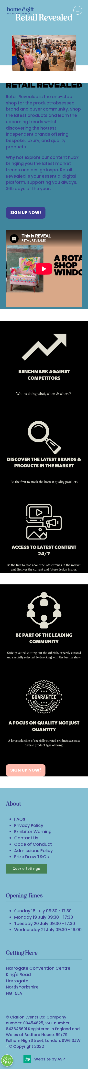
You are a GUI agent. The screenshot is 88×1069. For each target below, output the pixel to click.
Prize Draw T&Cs (31, 857)
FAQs (19, 819)
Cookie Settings (26, 868)
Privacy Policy (28, 825)
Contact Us (26, 838)
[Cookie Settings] (7, 1060)
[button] (77, 10)
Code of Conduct (33, 844)
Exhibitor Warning (33, 832)
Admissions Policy (33, 851)
